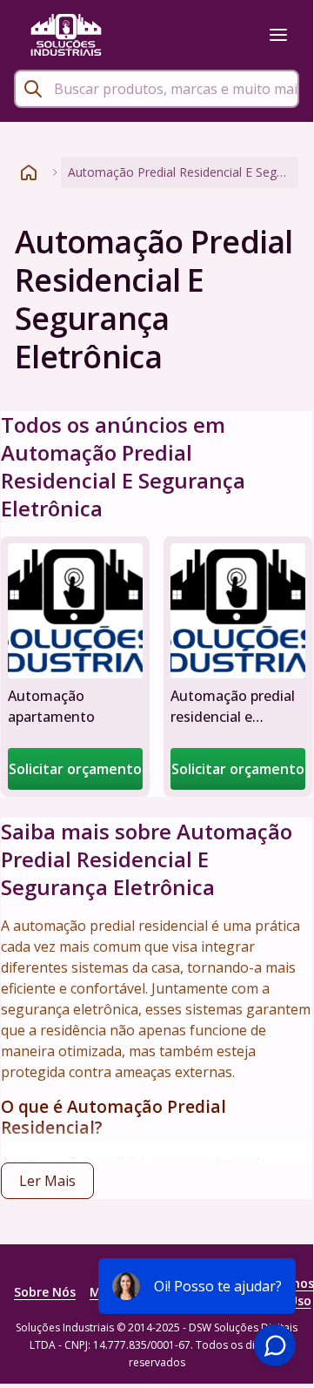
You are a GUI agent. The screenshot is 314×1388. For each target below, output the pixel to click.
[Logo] (66, 35)
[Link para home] (29, 172)
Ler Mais (47, 1180)
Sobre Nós (45, 1292)
